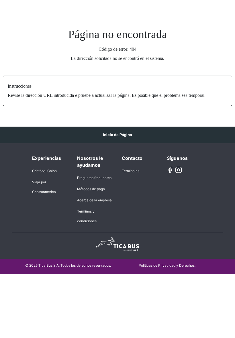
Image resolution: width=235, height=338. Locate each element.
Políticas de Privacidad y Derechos (167, 265)
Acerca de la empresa (94, 200)
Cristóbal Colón (44, 171)
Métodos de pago (91, 189)
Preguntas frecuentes (94, 178)
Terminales (130, 171)
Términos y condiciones (87, 216)
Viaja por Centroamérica (44, 187)
